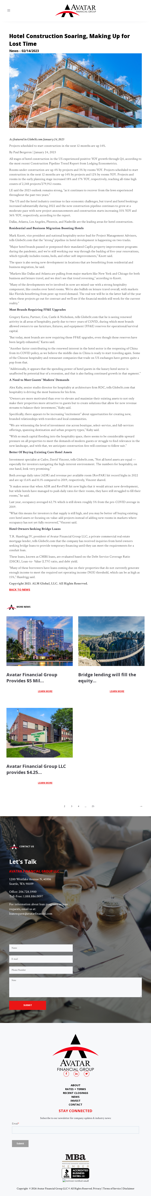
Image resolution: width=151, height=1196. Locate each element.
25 (93, 806)
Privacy (97, 1188)
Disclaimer (128, 1188)
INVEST (75, 1100)
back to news (19, 589)
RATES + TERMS (75, 1089)
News (13, 51)
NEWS (75, 1097)
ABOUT (75, 1085)
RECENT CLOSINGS (75, 1093)
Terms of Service (112, 1188)
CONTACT (75, 1104)
